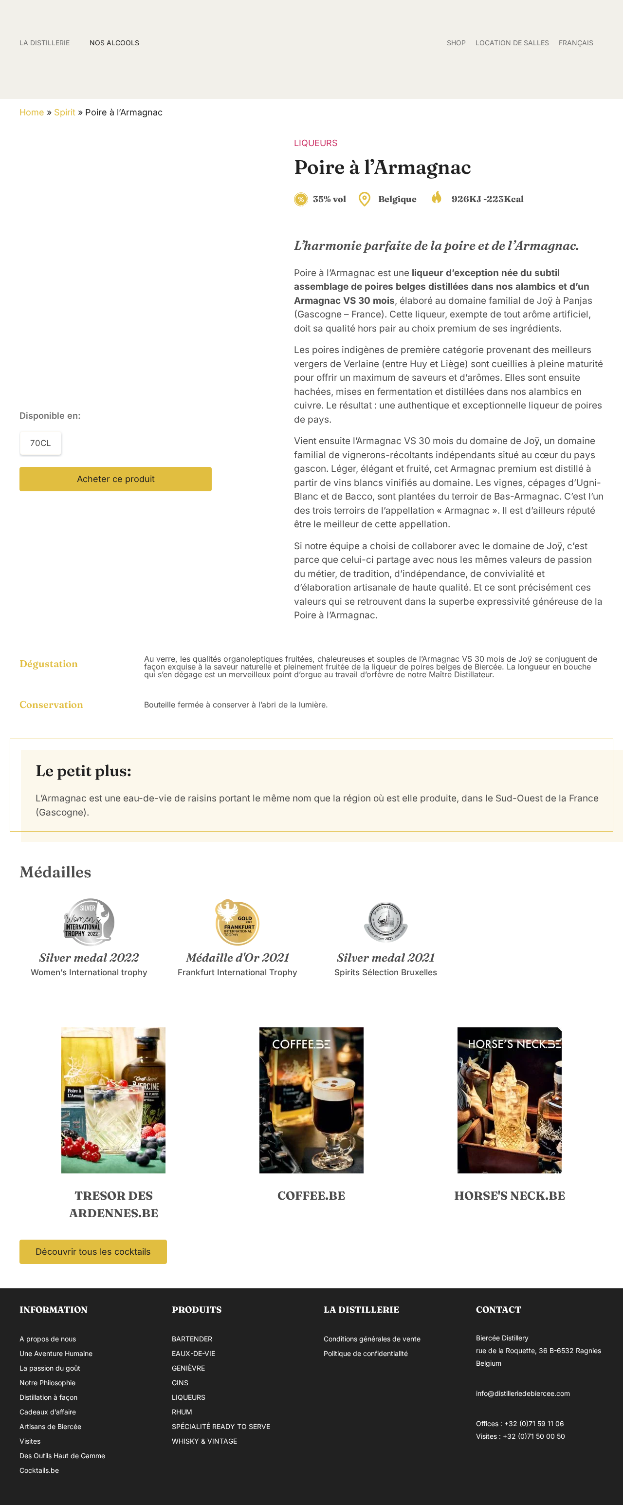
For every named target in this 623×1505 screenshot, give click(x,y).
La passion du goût (49, 1368)
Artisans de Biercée (50, 1426)
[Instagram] (517, 1472)
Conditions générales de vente (372, 1339)
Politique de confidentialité (366, 1353)
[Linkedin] (546, 1472)
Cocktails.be (39, 1470)
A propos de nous (47, 1339)
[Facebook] (488, 1472)
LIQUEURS (316, 143)
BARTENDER (192, 1339)
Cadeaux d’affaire (47, 1412)
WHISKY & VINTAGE (204, 1441)
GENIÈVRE (188, 1368)
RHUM (182, 1412)
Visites (29, 1441)
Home (31, 112)
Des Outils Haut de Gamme (62, 1455)
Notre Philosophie (47, 1382)
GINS (180, 1382)
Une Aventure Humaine (55, 1353)
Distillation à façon (48, 1397)
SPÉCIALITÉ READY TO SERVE (221, 1426)
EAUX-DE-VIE (193, 1353)
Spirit (64, 112)
